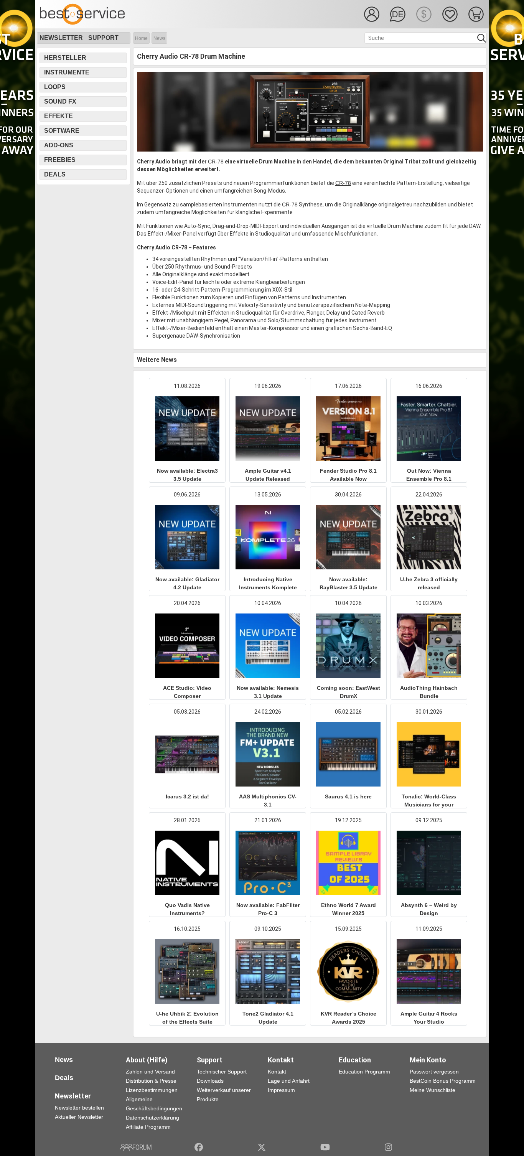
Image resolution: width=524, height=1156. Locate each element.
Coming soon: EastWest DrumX (348, 692)
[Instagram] (388, 1147)
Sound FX (60, 101)
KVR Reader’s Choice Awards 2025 (348, 1018)
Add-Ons (58, 145)
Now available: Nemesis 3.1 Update (268, 692)
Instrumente (66, 72)
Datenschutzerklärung (152, 1118)
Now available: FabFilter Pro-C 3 (268, 909)
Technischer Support (222, 1072)
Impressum (281, 1090)
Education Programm (364, 1072)
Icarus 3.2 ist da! (187, 796)
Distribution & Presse (151, 1081)
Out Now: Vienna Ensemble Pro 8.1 (428, 475)
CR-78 (216, 161)
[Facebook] (198, 1147)
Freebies (60, 160)
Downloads (210, 1081)
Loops (55, 87)
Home (141, 38)
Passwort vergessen (434, 1072)
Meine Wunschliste (432, 1090)
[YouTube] (325, 1147)
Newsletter (61, 38)
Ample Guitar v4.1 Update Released (268, 475)
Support (103, 38)
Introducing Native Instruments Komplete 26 (268, 587)
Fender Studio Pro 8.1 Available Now (348, 475)
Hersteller (65, 57)
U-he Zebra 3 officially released (429, 583)
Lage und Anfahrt (289, 1081)
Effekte (58, 116)
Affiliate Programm (148, 1127)
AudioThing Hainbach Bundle (429, 692)
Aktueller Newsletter (79, 1117)
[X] (261, 1147)
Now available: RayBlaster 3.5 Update (348, 583)
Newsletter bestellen (79, 1108)
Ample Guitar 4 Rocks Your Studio (428, 1018)
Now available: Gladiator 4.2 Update (187, 583)
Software (61, 130)
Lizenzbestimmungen (152, 1090)
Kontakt (277, 1072)
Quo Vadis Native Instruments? (187, 909)
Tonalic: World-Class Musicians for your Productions (429, 804)
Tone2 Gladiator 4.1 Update (267, 1018)
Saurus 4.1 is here (348, 796)
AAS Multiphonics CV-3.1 (268, 800)
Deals (55, 174)
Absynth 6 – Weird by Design (429, 909)
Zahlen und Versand (150, 1072)
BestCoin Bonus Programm (443, 1081)
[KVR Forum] (135, 1147)
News (159, 38)
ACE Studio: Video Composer (187, 692)
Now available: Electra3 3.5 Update (187, 475)
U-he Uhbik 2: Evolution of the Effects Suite (187, 1018)
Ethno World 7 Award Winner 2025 (348, 909)
